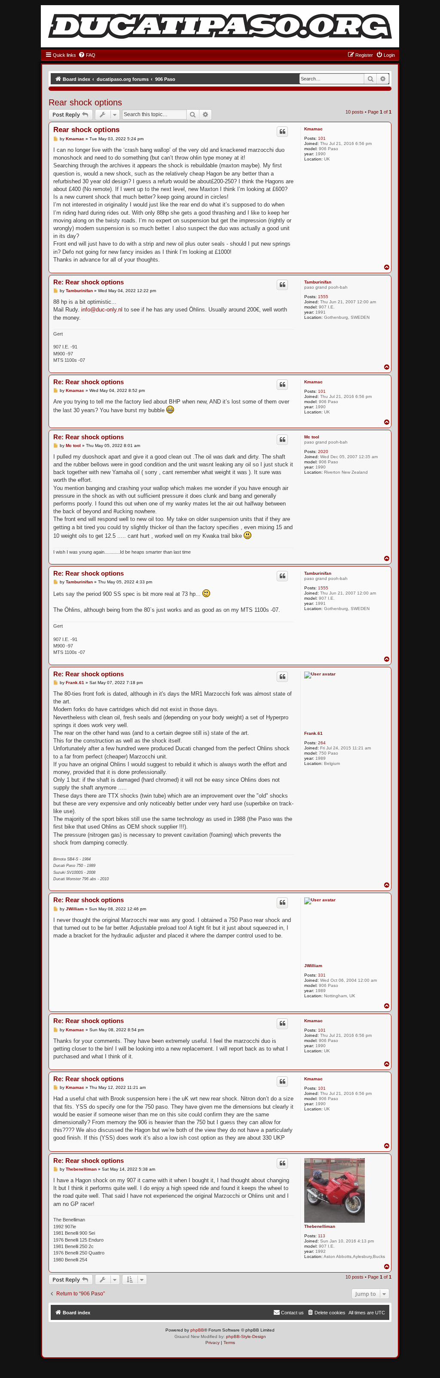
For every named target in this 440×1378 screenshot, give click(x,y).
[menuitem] (86, 55)
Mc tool (311, 437)
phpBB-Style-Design (246, 1336)
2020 (323, 451)
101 (322, 138)
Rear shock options (85, 102)
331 (322, 975)
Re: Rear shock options (88, 282)
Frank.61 (313, 733)
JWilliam (313, 965)
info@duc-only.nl (101, 309)
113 (321, 1235)
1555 (323, 296)
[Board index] (220, 26)
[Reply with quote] (282, 131)
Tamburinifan (317, 282)
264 (322, 742)
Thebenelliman (319, 1226)
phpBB (197, 1330)
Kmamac (313, 128)
